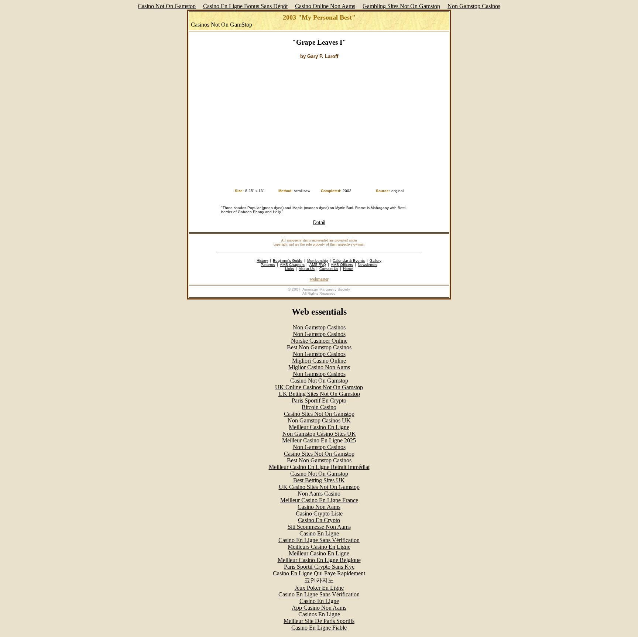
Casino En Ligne (319, 533)
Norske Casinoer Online (319, 341)
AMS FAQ (317, 265)
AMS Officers (342, 265)
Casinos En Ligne (319, 614)
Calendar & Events (349, 260)
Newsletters (367, 265)
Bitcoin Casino (319, 407)
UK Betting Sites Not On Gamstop (319, 394)
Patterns (268, 265)
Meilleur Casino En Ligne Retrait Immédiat (319, 467)
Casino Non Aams (319, 507)
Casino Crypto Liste (319, 513)
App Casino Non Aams (319, 608)
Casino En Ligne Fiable (319, 627)
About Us (307, 269)
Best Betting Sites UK (319, 480)
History (262, 260)
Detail (319, 222)
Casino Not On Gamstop (167, 6)
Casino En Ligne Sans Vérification (319, 540)
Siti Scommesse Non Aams (319, 527)
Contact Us (328, 269)
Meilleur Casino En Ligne (319, 427)
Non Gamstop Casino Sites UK (319, 434)
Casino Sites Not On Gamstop (319, 414)
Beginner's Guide (287, 260)
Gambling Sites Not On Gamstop (401, 6)
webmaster (319, 279)
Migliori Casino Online (319, 360)
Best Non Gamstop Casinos (319, 347)
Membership (317, 260)
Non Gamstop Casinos (473, 6)
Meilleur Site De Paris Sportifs (319, 621)
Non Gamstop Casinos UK (319, 420)
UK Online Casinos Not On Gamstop (319, 387)
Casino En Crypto (319, 520)
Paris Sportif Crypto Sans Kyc (319, 567)
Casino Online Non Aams (325, 6)
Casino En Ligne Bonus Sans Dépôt (245, 6)
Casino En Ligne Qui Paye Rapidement (319, 573)
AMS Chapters (292, 265)
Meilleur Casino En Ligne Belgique (319, 560)
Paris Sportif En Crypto (319, 400)
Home (348, 269)
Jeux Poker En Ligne (319, 588)
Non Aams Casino (319, 493)
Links (289, 269)
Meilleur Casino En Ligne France (319, 500)
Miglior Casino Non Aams (319, 367)
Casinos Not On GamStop (221, 24)
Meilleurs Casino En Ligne (319, 547)
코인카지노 (319, 580)
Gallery (375, 260)
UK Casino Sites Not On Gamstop (319, 487)
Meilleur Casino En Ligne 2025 (319, 440)
